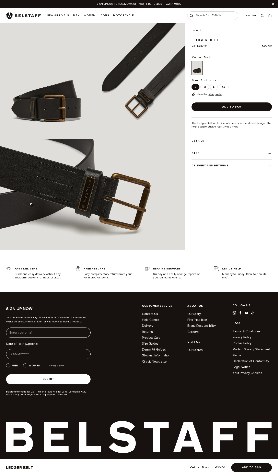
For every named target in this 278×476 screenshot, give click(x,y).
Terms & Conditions (246, 331)
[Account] (262, 15)
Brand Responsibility (201, 326)
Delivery (147, 326)
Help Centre (150, 320)
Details (198, 140)
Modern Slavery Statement (251, 349)
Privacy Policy (242, 337)
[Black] (197, 68)
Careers (193, 332)
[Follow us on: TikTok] (253, 313)
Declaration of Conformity (251, 361)
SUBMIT (48, 379)
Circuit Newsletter (155, 361)
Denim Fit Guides (154, 349)
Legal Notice (241, 367)
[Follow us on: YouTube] (246, 313)
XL (223, 87)
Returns (147, 332)
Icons (104, 15)
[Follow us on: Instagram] (234, 313)
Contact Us (150, 314)
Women (89, 15)
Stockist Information (156, 355)
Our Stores (195, 350)
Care (195, 153)
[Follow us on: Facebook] (240, 313)
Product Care (151, 338)
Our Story (194, 314)
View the (209, 94)
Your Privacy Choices (247, 373)
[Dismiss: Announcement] (273, 4)
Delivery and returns (210, 165)
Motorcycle (123, 15)
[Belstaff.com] (23, 15)
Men (76, 15)
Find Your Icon (197, 320)
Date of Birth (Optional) (22, 344)
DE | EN (251, 15)
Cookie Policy (242, 343)
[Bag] (270, 15)
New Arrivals (58, 15)
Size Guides (150, 344)
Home (195, 30)
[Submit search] (191, 16)
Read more (231, 126)
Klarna (237, 355)
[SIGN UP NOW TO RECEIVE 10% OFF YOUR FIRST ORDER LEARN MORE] (139, 4)
